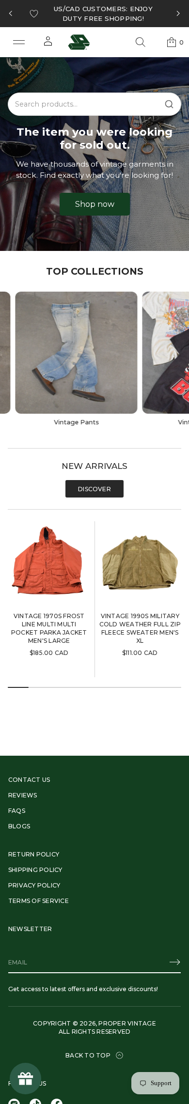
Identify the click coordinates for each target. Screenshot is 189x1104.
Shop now (94, 204)
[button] (140, 42)
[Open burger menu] (19, 42)
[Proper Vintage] (79, 42)
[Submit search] (169, 104)
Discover (94, 489)
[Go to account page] (48, 44)
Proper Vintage (127, 1023)
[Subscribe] (175, 962)
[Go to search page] (140, 42)
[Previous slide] (10, 13)
